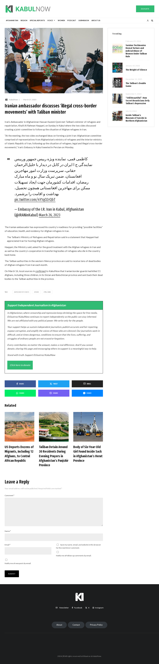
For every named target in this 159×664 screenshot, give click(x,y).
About (59, 625)
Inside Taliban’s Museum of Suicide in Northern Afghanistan (136, 118)
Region (24, 20)
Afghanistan (12, 20)
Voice (50, 20)
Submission (84, 20)
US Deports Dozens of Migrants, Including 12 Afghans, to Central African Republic (19, 454)
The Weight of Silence (136, 69)
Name (8, 531)
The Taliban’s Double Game (136, 84)
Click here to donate (20, 365)
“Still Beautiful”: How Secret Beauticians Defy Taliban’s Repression (138, 100)
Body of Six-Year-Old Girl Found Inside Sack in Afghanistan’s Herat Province (87, 454)
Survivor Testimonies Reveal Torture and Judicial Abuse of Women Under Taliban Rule (136, 51)
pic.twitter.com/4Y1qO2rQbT (34, 199)
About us (95, 20)
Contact (76, 625)
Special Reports (37, 20)
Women (61, 20)
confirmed (40, 271)
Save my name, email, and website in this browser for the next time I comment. (78, 546)
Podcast (71, 20)
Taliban (48, 292)
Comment (9, 495)
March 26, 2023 (49, 215)
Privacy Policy (96, 625)
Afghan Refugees (22, 292)
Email (7, 545)
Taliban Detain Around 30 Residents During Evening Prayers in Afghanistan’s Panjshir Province (53, 456)
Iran (37, 292)
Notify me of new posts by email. (18, 563)
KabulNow (13, 99)
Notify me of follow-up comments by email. (73, 555)
